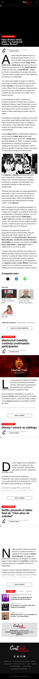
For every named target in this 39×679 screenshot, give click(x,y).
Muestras (7, 664)
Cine (28, 664)
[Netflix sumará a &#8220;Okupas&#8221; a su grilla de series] (9, 293)
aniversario (22, 322)
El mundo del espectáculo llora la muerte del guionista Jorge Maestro (26, 300)
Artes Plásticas (19, 664)
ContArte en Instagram (19, 669)
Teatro (33, 664)
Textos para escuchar (21, 661)
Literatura (7, 661)
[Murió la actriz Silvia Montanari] (9, 309)
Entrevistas (27, 666)
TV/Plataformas (15, 666)
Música (33, 661)
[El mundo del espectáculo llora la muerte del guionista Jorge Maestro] (26, 293)
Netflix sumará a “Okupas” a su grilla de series (8, 300)
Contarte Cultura (14, 51)
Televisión (31, 322)
